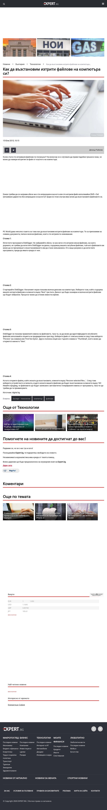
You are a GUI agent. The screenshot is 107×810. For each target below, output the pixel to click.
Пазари (23, 755)
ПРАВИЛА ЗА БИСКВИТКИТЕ (48, 791)
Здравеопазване (9, 771)
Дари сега (7, 465)
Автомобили (42, 748)
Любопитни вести (77, 742)
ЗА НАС (7, 791)
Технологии (44, 737)
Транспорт (7, 761)
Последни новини (10, 742)
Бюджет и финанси (10, 748)
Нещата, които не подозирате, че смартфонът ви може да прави (82, 515)
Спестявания (59, 756)
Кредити (57, 749)
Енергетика (7, 752)
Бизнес (24, 737)
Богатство (74, 752)
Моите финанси (59, 739)
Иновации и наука (44, 755)
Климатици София (16, 705)
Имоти (56, 752)
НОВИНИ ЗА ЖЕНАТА (45, 778)
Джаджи (40, 752)
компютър (38, 399)
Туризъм (6, 764)
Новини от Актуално (15, 778)
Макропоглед (11, 737)
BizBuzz (73, 748)
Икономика (7, 745)
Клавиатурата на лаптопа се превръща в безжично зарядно (17, 515)
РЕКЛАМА (67, 791)
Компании (24, 745)
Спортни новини (77, 778)
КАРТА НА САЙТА (80, 791)
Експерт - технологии (21, 399)
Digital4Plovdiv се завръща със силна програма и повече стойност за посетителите (82, 426)
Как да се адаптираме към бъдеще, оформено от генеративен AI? (16, 426)
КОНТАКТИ (95, 791)
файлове (49, 399)
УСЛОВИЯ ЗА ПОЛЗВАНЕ (23, 791)
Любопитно (77, 737)
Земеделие (7, 767)
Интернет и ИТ (43, 745)
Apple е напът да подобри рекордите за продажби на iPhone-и (48, 515)
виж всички (12, 692)
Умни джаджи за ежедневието (50, 428)
